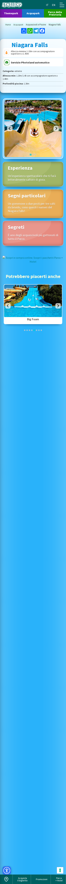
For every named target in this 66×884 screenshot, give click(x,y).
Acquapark (18, 25)
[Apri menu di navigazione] (62, 5)
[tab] (30, 154)
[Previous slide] (8, 306)
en (53, 5)
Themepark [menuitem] (11, 13)
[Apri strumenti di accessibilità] (7, 870)
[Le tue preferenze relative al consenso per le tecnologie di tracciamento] (60, 870)
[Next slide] (56, 128)
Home (8, 25)
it (47, 5)
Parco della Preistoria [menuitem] (55, 13)
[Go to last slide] (10, 128)
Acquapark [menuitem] (33, 13)
